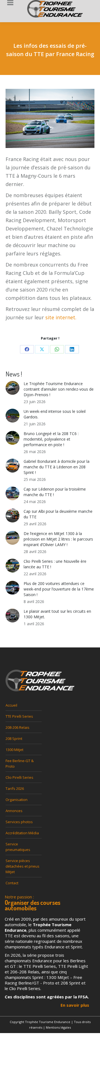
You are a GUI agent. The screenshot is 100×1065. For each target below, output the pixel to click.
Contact (12, 882)
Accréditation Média (22, 832)
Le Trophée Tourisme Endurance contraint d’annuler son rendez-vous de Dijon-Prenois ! (59, 389)
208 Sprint (14, 738)
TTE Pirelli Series (19, 716)
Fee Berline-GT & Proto (20, 763)
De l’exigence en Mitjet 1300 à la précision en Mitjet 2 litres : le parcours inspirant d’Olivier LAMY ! (58, 539)
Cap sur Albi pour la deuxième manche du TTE (58, 514)
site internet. (60, 317)
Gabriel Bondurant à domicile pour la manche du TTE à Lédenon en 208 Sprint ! (56, 467)
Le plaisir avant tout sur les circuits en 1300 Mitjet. (57, 614)
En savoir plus (75, 1005)
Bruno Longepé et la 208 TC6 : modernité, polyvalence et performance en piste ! (51, 439)
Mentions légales (58, 1027)
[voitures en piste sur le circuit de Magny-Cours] (50, 122)
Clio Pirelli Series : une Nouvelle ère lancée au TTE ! (55, 564)
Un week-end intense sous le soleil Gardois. (55, 414)
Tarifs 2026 (15, 788)
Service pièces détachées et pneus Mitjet (22, 866)
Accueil (11, 705)
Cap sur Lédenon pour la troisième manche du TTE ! (55, 491)
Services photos (19, 821)
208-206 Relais (17, 727)
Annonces (14, 810)
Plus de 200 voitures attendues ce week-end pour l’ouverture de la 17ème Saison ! (59, 589)
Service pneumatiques (18, 847)
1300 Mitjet (14, 749)
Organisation (17, 799)
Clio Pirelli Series (19, 777)
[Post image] (12, 388)
